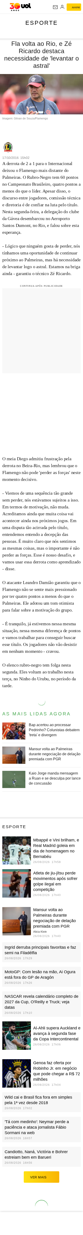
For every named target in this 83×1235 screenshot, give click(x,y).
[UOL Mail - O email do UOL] (55, 7)
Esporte (41, 22)
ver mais (38, 1177)
